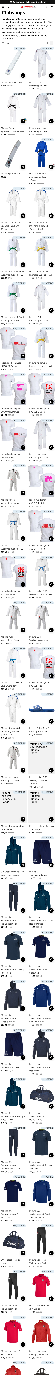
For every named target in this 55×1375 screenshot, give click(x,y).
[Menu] (3, 7)
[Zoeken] (8, 7)
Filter (7, 43)
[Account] (46, 7)
